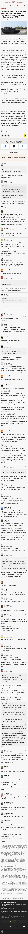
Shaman (6, 635)
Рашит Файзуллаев (8, 802)
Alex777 (6, 239)
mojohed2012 (7, 363)
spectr (5, 324)
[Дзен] (24, 926)
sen (5, 163)
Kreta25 (6, 644)
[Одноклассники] (11, 926)
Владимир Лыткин (5, 131)
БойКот (6, 653)
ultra (5, 277)
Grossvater (6, 793)
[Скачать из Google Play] (14, 921)
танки (2, 41)
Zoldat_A (6, 181)
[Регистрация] (17, 5)
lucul (5, 466)
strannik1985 (7, 605)
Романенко (6, 614)
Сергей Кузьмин (8, 520)
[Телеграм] (4, 926)
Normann (6, 766)
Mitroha (6, 345)
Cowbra (6, 494)
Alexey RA (8, 670)
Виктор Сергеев (8, 507)
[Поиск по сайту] (3, 5)
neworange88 (7, 269)
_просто (6, 581)
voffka (5, 750)
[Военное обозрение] (14, 2)
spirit (5, 210)
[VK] (17, 926)
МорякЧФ (6, 598)
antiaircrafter (7, 775)
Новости (3, 8)
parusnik (6, 336)
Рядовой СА (7, 820)
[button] (10, 5)
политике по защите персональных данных (9, 917)
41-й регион (7, 589)
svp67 (5, 294)
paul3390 (6, 228)
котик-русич (7, 553)
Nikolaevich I (7, 313)
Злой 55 (6, 258)
